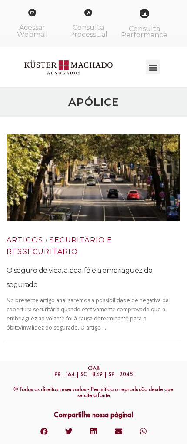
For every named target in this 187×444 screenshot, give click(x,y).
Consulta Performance (144, 32)
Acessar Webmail (32, 31)
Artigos (25, 240)
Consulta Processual (88, 31)
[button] (153, 67)
